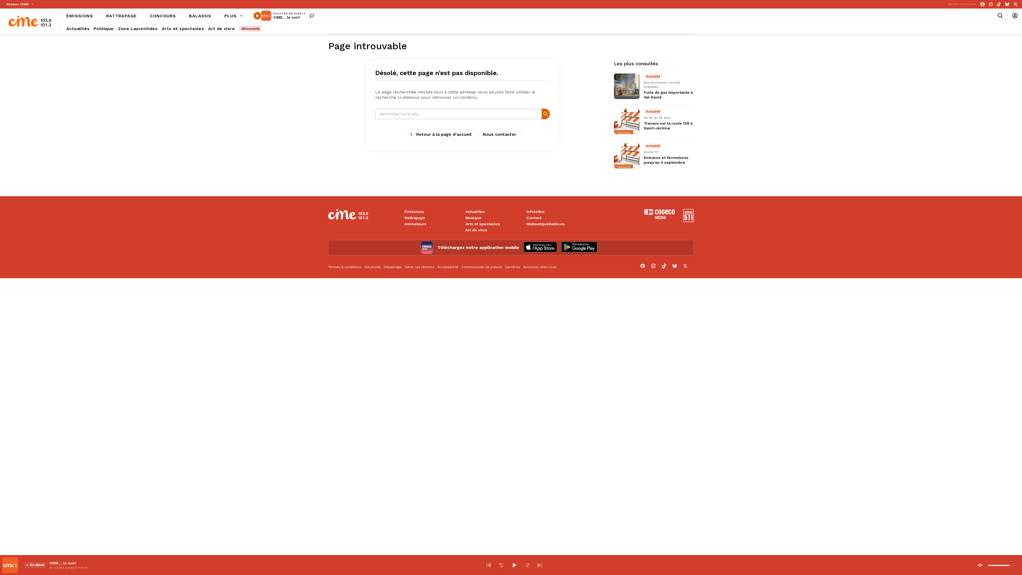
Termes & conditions (344, 267)
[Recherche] (545, 114)
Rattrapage (415, 218)
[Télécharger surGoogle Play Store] (579, 247)
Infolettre (535, 212)
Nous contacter (499, 134)
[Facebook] (982, 4)
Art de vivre (476, 230)
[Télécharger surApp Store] (540, 247)
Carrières (512, 267)
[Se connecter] (1014, 16)
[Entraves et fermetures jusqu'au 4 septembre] (627, 156)
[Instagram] (991, 4)
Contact (533, 218)
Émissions (414, 212)
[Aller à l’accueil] (30, 21)
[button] (488, 565)
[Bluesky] (1007, 4)
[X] (1015, 4)
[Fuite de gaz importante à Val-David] (627, 86)
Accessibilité (448, 267)
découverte (250, 29)
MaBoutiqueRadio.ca (545, 224)
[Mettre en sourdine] (980, 565)
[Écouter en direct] (257, 15)
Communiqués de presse (481, 267)
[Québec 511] (688, 220)
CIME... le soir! (286, 17)
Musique (473, 218)
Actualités (475, 212)
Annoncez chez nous (540, 267)
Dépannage (393, 267)
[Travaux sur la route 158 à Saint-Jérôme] (627, 121)
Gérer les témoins (419, 267)
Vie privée (372, 267)
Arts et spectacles (482, 224)
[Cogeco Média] (659, 217)
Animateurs (415, 224)
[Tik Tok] (999, 4)
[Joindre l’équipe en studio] (312, 16)
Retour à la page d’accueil (444, 134)
